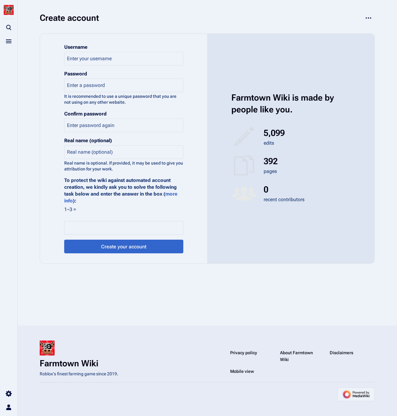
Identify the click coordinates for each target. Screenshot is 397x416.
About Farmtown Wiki (296, 356)
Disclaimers (341, 352)
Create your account (123, 247)
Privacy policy (243, 352)
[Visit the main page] (8, 10)
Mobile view (242, 371)
